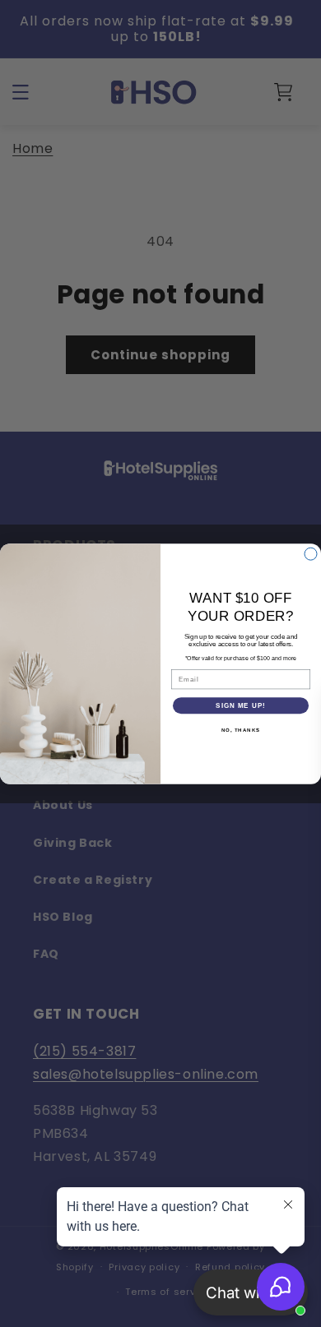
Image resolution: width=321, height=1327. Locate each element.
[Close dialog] (311, 554)
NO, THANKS (241, 730)
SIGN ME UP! (241, 705)
